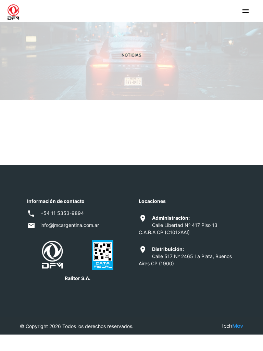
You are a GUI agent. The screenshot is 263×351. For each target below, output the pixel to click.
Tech (232, 326)
